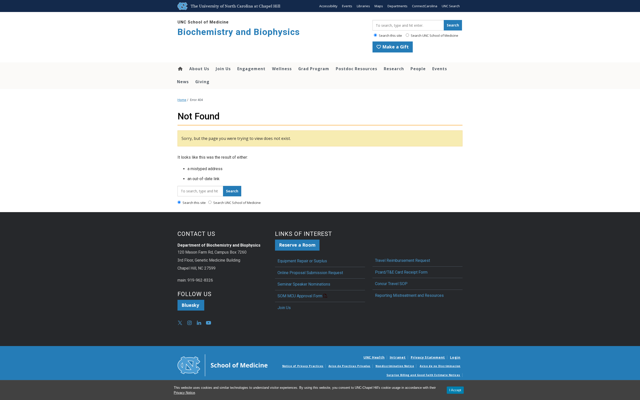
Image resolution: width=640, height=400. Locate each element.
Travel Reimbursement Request (402, 260)
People (418, 68)
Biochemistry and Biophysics (239, 32)
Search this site (390, 35)
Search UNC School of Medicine (434, 35)
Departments (398, 6)
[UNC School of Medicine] (223, 365)
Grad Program (313, 68)
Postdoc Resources (356, 68)
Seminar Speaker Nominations (304, 284)
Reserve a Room (297, 245)
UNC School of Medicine (203, 22)
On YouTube (208, 322)
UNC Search (451, 6)
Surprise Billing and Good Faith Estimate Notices (423, 375)
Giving (202, 81)
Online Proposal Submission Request (310, 272)
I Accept (455, 390)
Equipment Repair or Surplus (302, 261)
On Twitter (180, 322)
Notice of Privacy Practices (303, 366)
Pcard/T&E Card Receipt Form (401, 272)
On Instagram (189, 322)
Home (180, 69)
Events (347, 6)
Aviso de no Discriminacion (440, 366)
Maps (378, 6)
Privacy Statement (428, 357)
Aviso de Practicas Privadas (349, 366)
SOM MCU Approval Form (300, 296)
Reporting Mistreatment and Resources (409, 295)
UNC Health (374, 357)
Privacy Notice (184, 393)
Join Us (223, 68)
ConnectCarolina (424, 6)
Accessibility (328, 6)
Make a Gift (395, 47)
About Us (199, 68)
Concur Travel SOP (391, 283)
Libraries (363, 6)
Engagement (251, 68)
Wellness (282, 68)
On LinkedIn (199, 322)
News (183, 81)
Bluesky (191, 305)
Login (455, 357)
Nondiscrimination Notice (395, 366)
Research (394, 68)
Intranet (398, 357)
